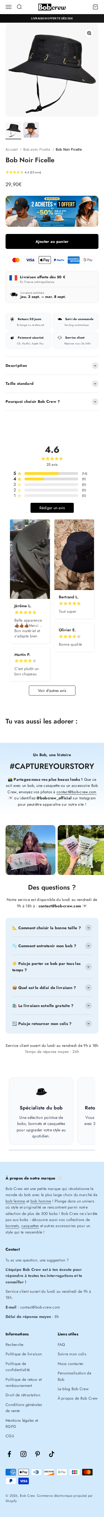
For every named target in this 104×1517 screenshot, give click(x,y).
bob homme (41, 1201)
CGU (10, 1436)
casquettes (30, 1225)
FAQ (61, 1344)
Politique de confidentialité (18, 1366)
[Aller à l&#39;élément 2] (31, 130)
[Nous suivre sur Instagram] (23, 1454)
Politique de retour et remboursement (24, 1382)
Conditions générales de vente (24, 1407)
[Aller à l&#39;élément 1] (13, 130)
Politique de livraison (24, 1354)
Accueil (12, 149)
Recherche (15, 1344)
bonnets (12, 1225)
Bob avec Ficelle (36, 149)
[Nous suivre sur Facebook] (9, 1454)
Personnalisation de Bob (74, 1376)
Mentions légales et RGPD (22, 1423)
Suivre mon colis (72, 1354)
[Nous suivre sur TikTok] (51, 1454)
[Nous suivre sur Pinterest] (37, 1454)
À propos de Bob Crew (78, 1398)
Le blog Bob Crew (73, 1389)
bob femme (15, 1201)
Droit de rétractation (23, 1395)
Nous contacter (71, 1363)
